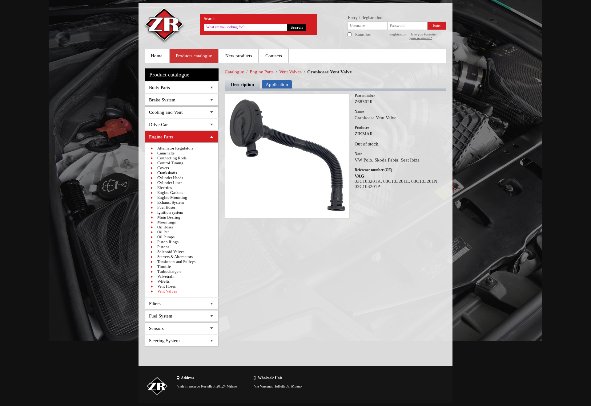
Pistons (163, 246)
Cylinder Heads (170, 177)
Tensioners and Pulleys (176, 261)
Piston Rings (168, 242)
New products (238, 55)
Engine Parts (161, 136)
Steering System (164, 340)
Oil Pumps (166, 237)
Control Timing (170, 163)
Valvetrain (166, 276)
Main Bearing (168, 217)
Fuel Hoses (166, 207)
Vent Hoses (166, 286)
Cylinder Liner (169, 182)
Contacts (273, 55)
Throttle (164, 266)
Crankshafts (167, 172)
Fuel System (160, 316)
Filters (155, 303)
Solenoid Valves (170, 251)
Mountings (166, 222)
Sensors (156, 328)
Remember (363, 34)
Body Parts (159, 87)
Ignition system (170, 212)
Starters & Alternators (175, 256)
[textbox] (245, 27)
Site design (411, 385)
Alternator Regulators (175, 148)
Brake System (162, 99)
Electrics (164, 187)
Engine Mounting (172, 197)
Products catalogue (194, 55)
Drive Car (158, 124)
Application (277, 84)
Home (157, 55)
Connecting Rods (172, 158)
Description (242, 84)
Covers (163, 168)
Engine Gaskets (170, 192)
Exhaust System (170, 202)
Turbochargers (169, 271)
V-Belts (163, 281)
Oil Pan (163, 232)
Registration (397, 34)
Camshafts (166, 153)
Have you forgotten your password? (423, 36)
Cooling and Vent (166, 112)
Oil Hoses (165, 227)
